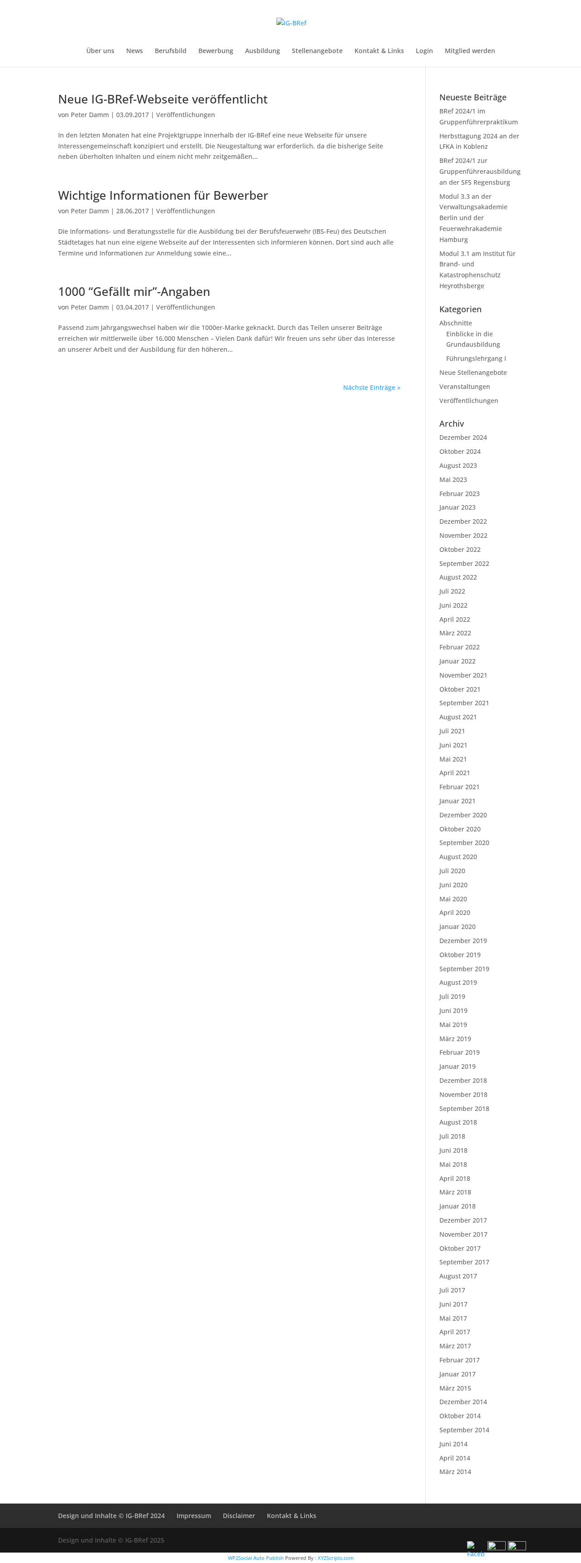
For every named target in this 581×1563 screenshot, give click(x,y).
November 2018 (463, 1094)
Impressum (194, 1515)
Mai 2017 (453, 1318)
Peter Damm (90, 114)
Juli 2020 (452, 870)
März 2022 (455, 633)
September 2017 (464, 1262)
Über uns (100, 51)
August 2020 (458, 856)
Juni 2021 (453, 745)
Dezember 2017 (463, 1220)
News (134, 51)
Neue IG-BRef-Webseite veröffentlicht (163, 99)
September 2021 (464, 702)
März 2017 (455, 1346)
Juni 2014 (453, 1444)
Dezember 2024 (463, 437)
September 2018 (464, 1108)
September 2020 (464, 842)
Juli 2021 (452, 731)
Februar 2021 (459, 786)
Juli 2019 (452, 996)
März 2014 (455, 1471)
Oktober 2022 (460, 549)
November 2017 (463, 1234)
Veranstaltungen (464, 386)
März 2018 (455, 1192)
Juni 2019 (453, 1010)
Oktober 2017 (460, 1248)
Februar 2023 (459, 493)
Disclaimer (239, 1515)
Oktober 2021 (460, 689)
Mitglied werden (470, 51)
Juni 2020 (453, 884)
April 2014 (454, 1458)
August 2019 (458, 982)
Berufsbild (171, 51)
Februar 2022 (459, 647)
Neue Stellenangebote (473, 372)
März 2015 (455, 1388)
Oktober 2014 (460, 1415)
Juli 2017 (452, 1290)
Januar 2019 (457, 1066)
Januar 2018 (457, 1206)
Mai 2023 (453, 479)
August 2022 (458, 577)
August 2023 (458, 465)
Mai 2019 (453, 1024)
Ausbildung (262, 51)
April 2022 (454, 619)
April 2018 (454, 1178)
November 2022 (463, 535)
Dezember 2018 (463, 1080)
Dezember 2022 (463, 521)
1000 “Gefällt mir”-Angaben (134, 291)
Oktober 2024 (460, 451)
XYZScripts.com (336, 1557)
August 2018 (458, 1122)
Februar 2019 (459, 1052)
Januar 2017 (457, 1374)
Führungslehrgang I (476, 358)
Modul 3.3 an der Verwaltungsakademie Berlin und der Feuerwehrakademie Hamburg (473, 218)
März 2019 (455, 1038)
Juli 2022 (452, 591)
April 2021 (454, 772)
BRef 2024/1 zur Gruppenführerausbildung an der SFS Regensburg (480, 171)
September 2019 (464, 968)
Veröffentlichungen (185, 114)
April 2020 (454, 912)
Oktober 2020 (460, 829)
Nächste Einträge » (371, 387)
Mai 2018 (453, 1164)
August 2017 (458, 1276)
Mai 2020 (453, 899)
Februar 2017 (459, 1360)
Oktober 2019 (460, 954)
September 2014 (464, 1429)
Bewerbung (215, 51)
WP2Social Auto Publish (256, 1557)
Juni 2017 (453, 1304)
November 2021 (463, 675)
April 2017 (454, 1331)
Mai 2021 (453, 759)
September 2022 (464, 563)
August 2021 (458, 717)
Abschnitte (455, 323)
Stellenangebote (317, 51)
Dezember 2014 (463, 1401)
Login (424, 51)
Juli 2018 (452, 1136)
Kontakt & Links (379, 51)
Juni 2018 (453, 1150)
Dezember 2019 (463, 940)
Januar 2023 (457, 507)
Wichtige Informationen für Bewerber (163, 195)
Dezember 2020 (463, 815)
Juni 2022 (453, 605)
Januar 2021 (457, 800)
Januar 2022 (457, 661)
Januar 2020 (457, 926)
